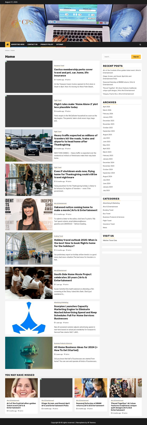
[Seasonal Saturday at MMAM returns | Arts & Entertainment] (91, 388)
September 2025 (109, 131)
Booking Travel (58, 236)
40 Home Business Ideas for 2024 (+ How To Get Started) (76, 349)
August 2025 (107, 134)
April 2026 (106, 107)
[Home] (7, 44)
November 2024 (108, 166)
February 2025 (108, 155)
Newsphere (80, 423)
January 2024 (107, 187)
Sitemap (59, 44)
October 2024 (108, 169)
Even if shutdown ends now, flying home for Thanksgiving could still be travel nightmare (75, 174)
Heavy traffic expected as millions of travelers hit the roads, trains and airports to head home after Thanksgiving (75, 140)
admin (69, 80)
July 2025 (106, 138)
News (105, 228)
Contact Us (32, 44)
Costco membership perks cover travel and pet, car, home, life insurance (73, 72)
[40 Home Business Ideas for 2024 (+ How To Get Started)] (29, 353)
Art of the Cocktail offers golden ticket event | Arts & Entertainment (21, 405)
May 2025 (106, 145)
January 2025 (107, 159)
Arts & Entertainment (60, 203)
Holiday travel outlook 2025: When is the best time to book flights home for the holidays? (75, 243)
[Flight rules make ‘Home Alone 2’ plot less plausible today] (29, 111)
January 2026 (107, 117)
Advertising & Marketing (61, 302)
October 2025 (108, 127)
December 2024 (108, 162)
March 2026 (107, 110)
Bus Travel (106, 214)
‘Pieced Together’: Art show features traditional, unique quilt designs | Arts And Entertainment (124, 406)
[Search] (140, 45)
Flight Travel (57, 100)
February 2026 (108, 114)
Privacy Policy (47, 44)
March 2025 (107, 152)
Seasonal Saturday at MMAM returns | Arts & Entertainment (90, 404)
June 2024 (106, 183)
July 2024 (106, 180)
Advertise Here (17, 44)
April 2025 (106, 148)
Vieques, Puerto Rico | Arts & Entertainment (118, 94)
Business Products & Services (63, 343)
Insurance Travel (59, 65)
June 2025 (106, 141)
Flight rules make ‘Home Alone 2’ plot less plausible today (76, 106)
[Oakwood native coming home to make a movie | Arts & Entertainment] (29, 214)
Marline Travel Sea (110, 240)
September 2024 (109, 173)
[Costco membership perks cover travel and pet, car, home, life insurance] (29, 77)
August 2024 (107, 176)
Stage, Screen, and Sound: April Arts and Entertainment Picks (56, 404)
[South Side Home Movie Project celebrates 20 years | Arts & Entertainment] (29, 283)
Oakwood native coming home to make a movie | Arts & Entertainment (75, 209)
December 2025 (108, 121)
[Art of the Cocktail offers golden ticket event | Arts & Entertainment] (21, 388)
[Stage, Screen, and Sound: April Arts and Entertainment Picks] (56, 388)
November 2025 (108, 124)
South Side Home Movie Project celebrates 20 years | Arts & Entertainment (72, 277)
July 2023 (106, 190)
